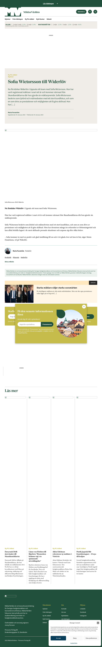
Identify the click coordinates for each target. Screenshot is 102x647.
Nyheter (7, 19)
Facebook (83, 612)
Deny (75, 638)
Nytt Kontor (40, 19)
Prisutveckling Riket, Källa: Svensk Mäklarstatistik (16, 26)
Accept (58, 638)
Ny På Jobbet (29, 19)
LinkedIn (82, 609)
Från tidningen (18, 19)
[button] (98, 623)
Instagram (83, 616)
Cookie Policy (73, 643)
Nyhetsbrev (81, 12)
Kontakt (63, 609)
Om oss (63, 612)
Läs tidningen (65, 619)
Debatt (49, 19)
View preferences (91, 638)
